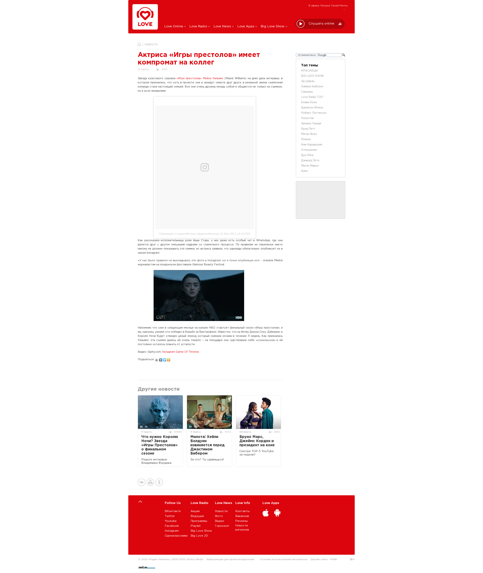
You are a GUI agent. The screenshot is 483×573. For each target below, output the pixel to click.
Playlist (196, 526)
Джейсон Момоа (312, 108)
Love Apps (246, 26)
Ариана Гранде (311, 123)
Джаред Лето (310, 160)
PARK (333, 559)
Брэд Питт (308, 129)
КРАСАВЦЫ (309, 71)
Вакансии (242, 516)
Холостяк (307, 118)
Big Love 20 (199, 536)
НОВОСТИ (151, 45)
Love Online (174, 26)
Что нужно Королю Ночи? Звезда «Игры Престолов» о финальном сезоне (159, 445)
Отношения (309, 150)
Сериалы (307, 92)
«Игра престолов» (189, 78)
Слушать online (321, 23)
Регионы (241, 521)
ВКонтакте (173, 511)
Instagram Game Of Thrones (180, 352)
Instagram (172, 531)
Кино (304, 171)
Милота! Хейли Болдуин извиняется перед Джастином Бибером (207, 445)
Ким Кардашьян (311, 145)
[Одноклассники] (169, 358)
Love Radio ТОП (312, 97)
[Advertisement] (227, 12)
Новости (221, 511)
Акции (195, 511)
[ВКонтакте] (161, 358)
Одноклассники (176, 536)
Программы (199, 521)
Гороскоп (222, 526)
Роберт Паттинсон (313, 113)
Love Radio (198, 26)
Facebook (172, 526)
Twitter (170, 516)
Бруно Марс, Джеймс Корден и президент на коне (257, 441)
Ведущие (197, 516)
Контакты (242, 511)
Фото (219, 516)
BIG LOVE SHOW (312, 76)
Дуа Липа (307, 155)
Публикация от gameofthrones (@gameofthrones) (189, 233)
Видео (219, 521)
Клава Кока (309, 102)
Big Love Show (273, 26)
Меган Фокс (309, 134)
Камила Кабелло (312, 86)
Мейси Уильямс (213, 78)
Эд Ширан (308, 81)
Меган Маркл (309, 166)
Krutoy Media (195, 559)
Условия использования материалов (283, 559)
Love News (223, 26)
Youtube (171, 521)
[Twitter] (165, 358)
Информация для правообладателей (230, 559)
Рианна (306, 139)
